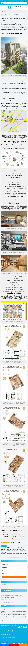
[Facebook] (19, 627)
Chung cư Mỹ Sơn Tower (6, 200)
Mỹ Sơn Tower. (11, 78)
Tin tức (6, 625)
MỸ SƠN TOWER (14, 101)
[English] (24, 1)
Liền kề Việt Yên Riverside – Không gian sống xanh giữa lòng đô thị (13, 614)
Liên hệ (16, 625)
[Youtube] (26, 627)
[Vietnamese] (26, 1)
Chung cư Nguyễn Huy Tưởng (15, 550)
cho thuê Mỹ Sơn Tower (8, 547)
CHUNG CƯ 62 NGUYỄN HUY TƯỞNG (18, 142)
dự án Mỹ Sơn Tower (13, 552)
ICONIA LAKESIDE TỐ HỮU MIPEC (8, 597)
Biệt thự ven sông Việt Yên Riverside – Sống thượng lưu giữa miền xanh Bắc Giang (13, 612)
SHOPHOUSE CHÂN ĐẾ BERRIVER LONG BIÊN (10, 592)
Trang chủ (2, 14)
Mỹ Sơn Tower (4, 207)
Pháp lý (12, 625)
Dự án (6, 14)
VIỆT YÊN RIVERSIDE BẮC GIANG (8, 602)
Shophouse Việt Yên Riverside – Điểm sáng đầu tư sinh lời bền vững (14, 616)
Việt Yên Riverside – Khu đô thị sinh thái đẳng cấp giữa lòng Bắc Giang (13, 619)
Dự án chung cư (4, 584)
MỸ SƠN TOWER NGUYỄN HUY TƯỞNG (16, 292)
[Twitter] (21, 627)
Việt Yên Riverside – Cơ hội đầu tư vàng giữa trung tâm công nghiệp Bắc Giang (14, 608)
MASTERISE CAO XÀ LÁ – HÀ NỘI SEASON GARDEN (11, 595)
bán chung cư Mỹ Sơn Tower (11, 534)
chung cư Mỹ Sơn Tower (9, 549)
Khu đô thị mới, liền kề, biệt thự (7, 586)
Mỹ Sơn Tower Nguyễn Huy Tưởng (8, 23)
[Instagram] (24, 627)
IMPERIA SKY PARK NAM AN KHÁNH (8, 599)
